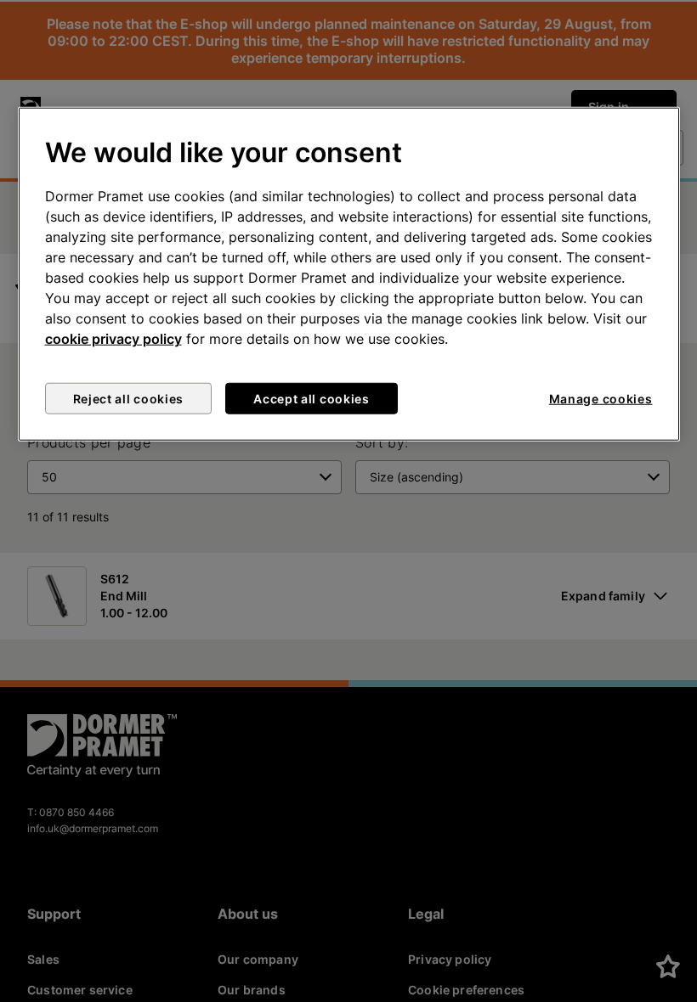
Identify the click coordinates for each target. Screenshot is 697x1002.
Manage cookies (601, 398)
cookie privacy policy (113, 338)
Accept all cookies (311, 398)
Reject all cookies (128, 398)
